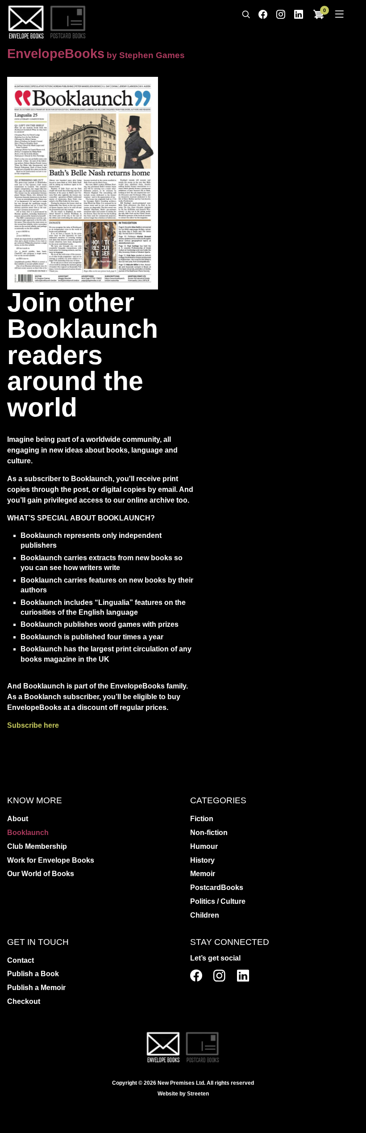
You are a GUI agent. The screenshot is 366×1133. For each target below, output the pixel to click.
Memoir (202, 873)
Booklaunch (28, 832)
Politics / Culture (217, 901)
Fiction (201, 818)
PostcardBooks (216, 887)
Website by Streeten (183, 1094)
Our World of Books (40, 873)
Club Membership (37, 846)
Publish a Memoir (36, 987)
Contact (20, 960)
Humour (204, 846)
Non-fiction (209, 832)
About (17, 818)
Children (204, 915)
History (202, 860)
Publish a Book (33, 974)
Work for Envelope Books (50, 860)
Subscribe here (33, 725)
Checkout (23, 1001)
